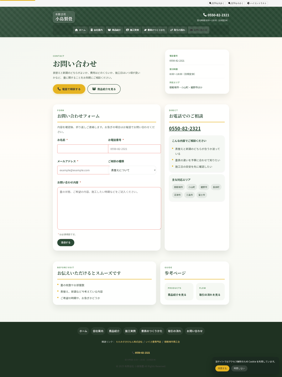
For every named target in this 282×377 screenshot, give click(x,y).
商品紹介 (116, 30)
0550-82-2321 (218, 14)
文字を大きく (218, 3)
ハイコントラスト (258, 3)
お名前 (62, 140)
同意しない (239, 368)
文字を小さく (237, 3)
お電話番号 (116, 140)
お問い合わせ (200, 30)
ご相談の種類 (116, 161)
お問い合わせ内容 (69, 182)
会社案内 (98, 30)
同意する (222, 368)
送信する (65, 242)
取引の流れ (179, 30)
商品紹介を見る (106, 89)
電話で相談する (71, 89)
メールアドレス (67, 161)
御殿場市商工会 (172, 341)
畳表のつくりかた (156, 30)
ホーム (82, 30)
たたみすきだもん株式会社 (129, 341)
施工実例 (134, 30)
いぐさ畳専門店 (153, 341)
